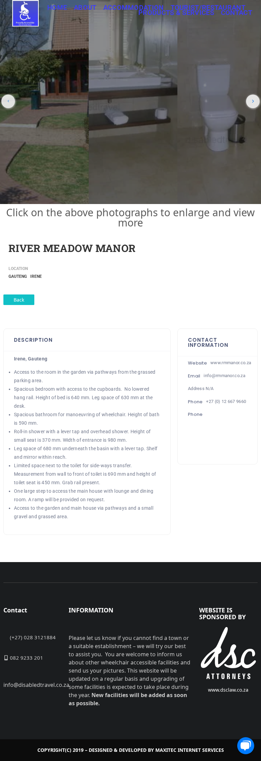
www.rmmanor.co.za (230, 362)
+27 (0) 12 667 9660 (226, 401)
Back (19, 300)
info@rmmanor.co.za (224, 375)
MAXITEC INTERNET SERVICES (189, 750)
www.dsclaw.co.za (228, 690)
